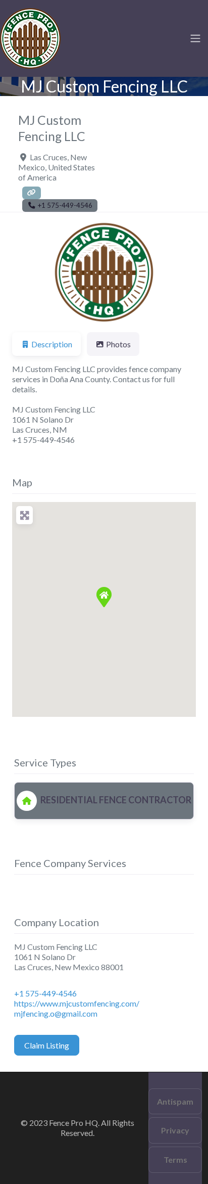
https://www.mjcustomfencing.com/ (76, 1003)
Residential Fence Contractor (115, 799)
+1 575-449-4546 (45, 993)
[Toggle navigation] (195, 38)
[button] (26, 272)
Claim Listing (46, 1045)
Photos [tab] (118, 344)
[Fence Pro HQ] (30, 37)
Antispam (175, 1101)
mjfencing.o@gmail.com (55, 1013)
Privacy (175, 1130)
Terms (175, 1159)
